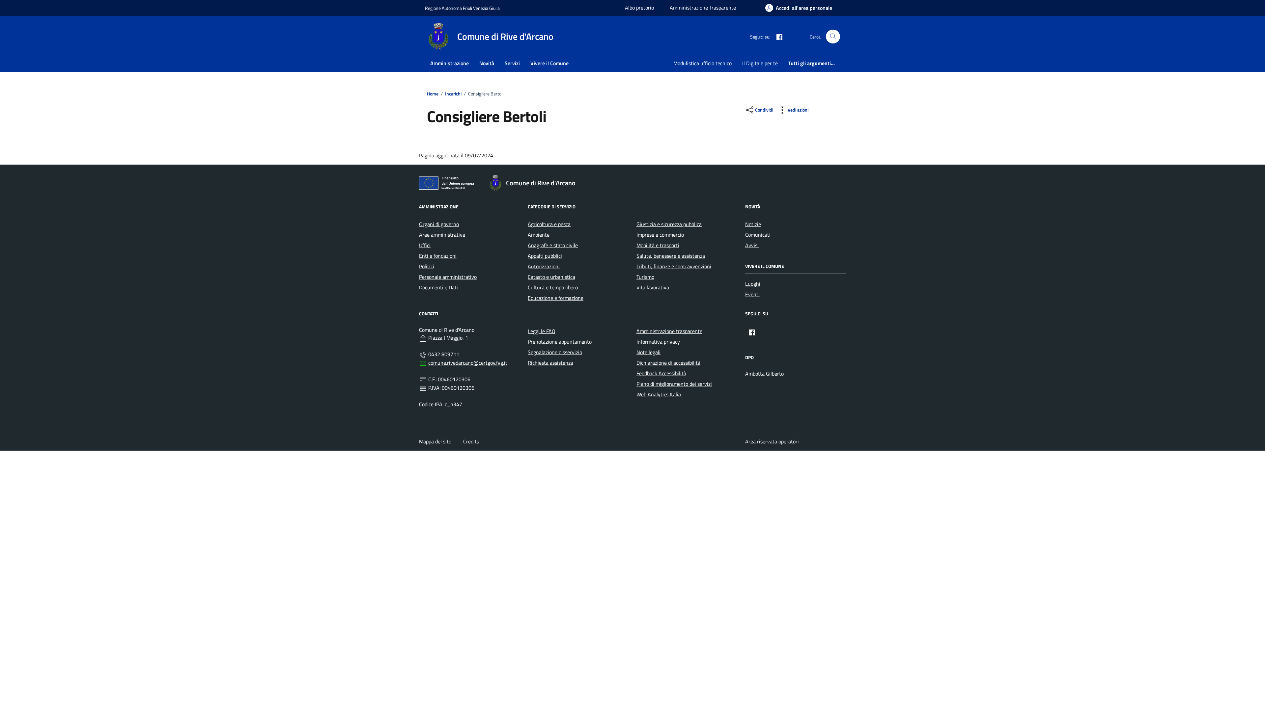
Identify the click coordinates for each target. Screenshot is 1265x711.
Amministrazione (449, 63)
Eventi (752, 294)
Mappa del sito (435, 441)
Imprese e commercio (660, 235)
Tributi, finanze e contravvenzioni (673, 266)
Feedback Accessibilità (661, 373)
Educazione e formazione (555, 298)
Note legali (648, 352)
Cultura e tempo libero (553, 287)
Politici (426, 266)
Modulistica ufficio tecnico (702, 63)
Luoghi (752, 284)
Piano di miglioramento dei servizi (674, 384)
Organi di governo (439, 224)
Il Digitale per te (760, 63)
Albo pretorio (639, 8)
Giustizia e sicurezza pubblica (669, 224)
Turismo (645, 277)
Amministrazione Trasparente (703, 8)
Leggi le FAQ (541, 331)
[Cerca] (833, 37)
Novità (486, 63)
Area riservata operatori (772, 441)
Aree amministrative (442, 235)
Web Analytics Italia (658, 394)
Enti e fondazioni (438, 256)
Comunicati (758, 235)
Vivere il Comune (549, 63)
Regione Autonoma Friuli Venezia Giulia (462, 8)
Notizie (753, 224)
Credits (471, 441)
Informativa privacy (658, 342)
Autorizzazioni (544, 266)
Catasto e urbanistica (551, 277)
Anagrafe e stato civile (553, 245)
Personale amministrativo (448, 277)
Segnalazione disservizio (555, 352)
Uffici (425, 245)
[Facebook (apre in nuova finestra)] (776, 36)
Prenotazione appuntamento (560, 342)
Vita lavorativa (652, 287)
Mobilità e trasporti (657, 245)
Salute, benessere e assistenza (670, 256)
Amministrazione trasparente (669, 331)
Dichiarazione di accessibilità (668, 363)
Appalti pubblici (545, 256)
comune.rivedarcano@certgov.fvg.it (467, 363)
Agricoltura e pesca (549, 224)
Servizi (512, 63)
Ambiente (538, 235)
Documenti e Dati (438, 287)
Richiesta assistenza (550, 363)
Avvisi (752, 245)
